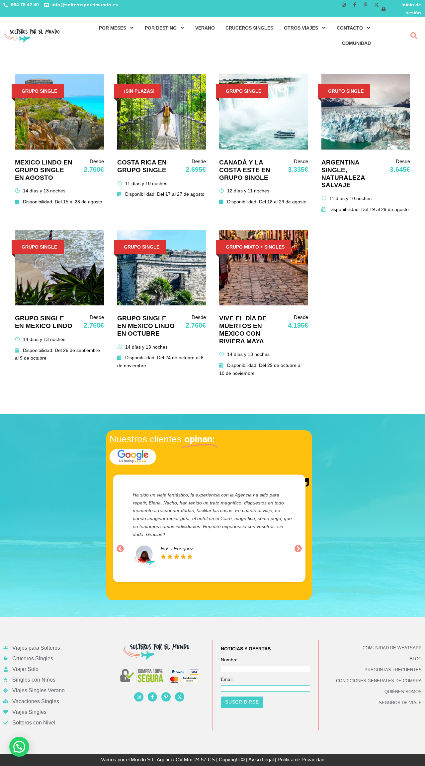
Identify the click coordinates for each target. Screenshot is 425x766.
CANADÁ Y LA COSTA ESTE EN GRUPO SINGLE (244, 170)
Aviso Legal (261, 759)
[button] (413, 35)
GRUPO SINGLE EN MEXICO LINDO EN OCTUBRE (146, 326)
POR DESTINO (161, 28)
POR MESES (112, 28)
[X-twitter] (376, 4)
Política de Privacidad (301, 759)
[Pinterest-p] (365, 4)
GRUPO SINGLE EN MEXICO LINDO (43, 322)
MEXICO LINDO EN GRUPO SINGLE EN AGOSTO (43, 170)
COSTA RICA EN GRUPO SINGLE (142, 166)
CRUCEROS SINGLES (249, 28)
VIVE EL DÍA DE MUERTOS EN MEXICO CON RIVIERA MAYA (243, 329)
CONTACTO (350, 28)
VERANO (205, 28)
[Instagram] (343, 4)
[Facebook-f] (354, 4)
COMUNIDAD (356, 43)
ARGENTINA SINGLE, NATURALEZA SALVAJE (343, 173)
